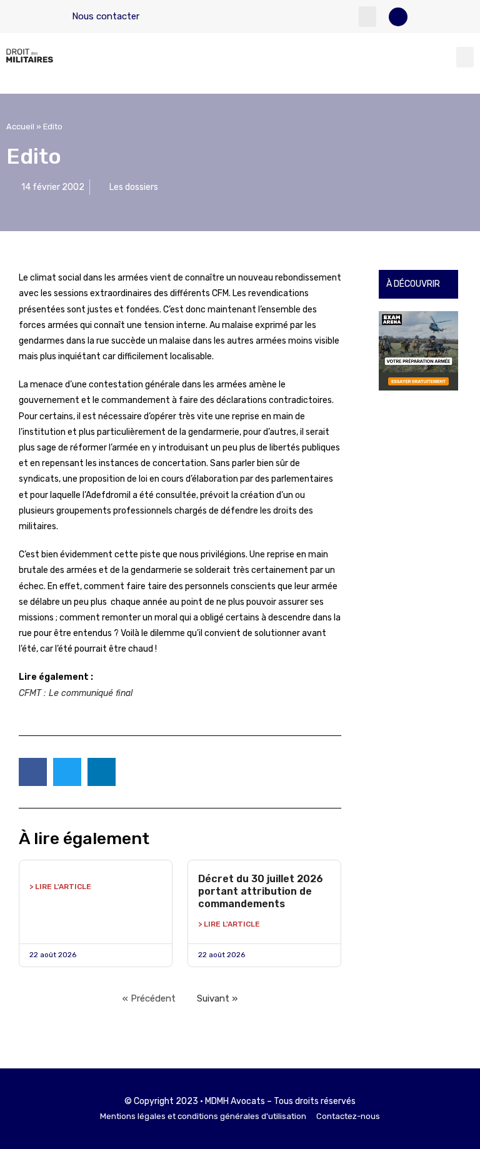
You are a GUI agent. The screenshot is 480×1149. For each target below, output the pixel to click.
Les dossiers (133, 187)
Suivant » (217, 998)
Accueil (20, 126)
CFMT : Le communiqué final (75, 693)
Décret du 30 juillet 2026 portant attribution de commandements (260, 891)
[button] (367, 16)
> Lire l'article (60, 886)
